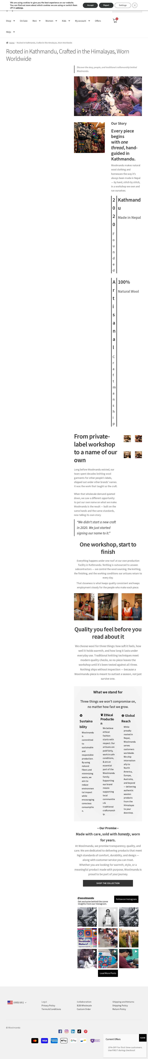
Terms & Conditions (51, 1009)
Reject (106, 5)
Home (11, 42)
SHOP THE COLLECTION (108, 883)
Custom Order (84, 1009)
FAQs (8, 31)
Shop (8, 20)
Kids (64, 20)
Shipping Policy (120, 1005)
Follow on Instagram (126, 899)
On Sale (23, 20)
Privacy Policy (48, 1005)
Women (49, 20)
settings (19, 8)
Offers (98, 20)
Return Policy (119, 1009)
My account (80, 20)
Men (35, 20)
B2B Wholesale (84, 1005)
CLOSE (142, 1038)
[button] (87, 917)
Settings (123, 5)
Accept (90, 5)
